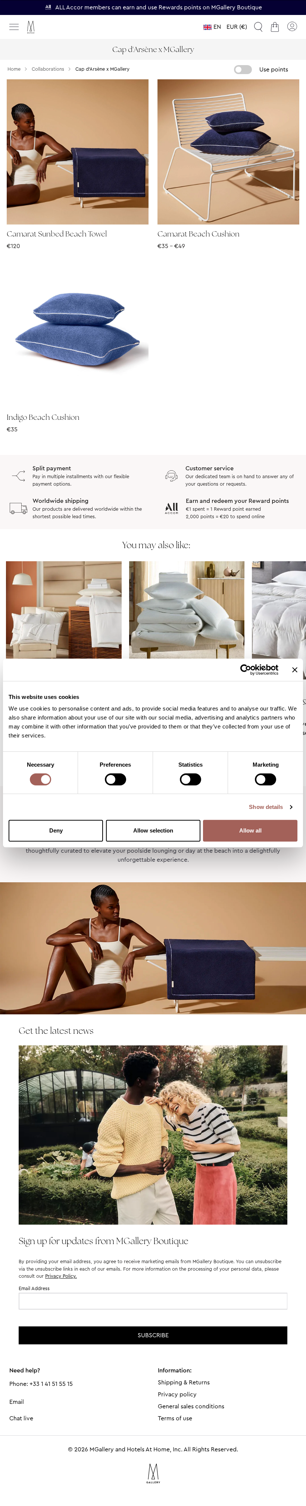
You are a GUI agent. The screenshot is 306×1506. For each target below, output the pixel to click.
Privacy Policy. (61, 1276)
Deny (56, 830)
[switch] (115, 780)
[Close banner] (294, 669)
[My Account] (291, 26)
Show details (266, 807)
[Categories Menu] (14, 27)
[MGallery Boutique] (46, 27)
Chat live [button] (21, 1418)
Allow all (250, 830)
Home (14, 69)
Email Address (34, 1288)
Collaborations (48, 69)
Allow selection (153, 830)
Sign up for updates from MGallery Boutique (103, 1241)
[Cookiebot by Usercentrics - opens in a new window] (245, 669)
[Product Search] (258, 26)
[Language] (212, 26)
